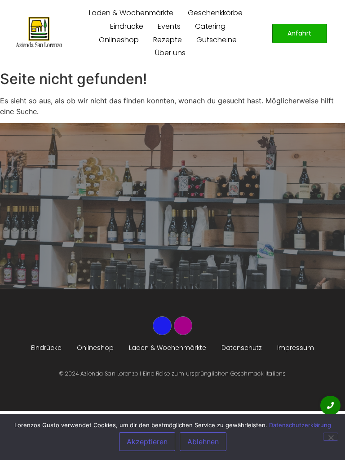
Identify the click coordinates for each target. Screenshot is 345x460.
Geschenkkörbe (215, 13)
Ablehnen (203, 441)
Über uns (170, 53)
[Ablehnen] (330, 437)
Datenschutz (241, 347)
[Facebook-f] (162, 325)
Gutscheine (216, 40)
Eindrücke (126, 26)
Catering (210, 26)
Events (169, 26)
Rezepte (167, 40)
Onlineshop (119, 40)
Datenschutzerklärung (300, 425)
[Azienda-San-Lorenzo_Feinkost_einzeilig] (39, 32)
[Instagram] (183, 325)
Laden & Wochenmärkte (131, 13)
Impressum (295, 347)
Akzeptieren (147, 441)
